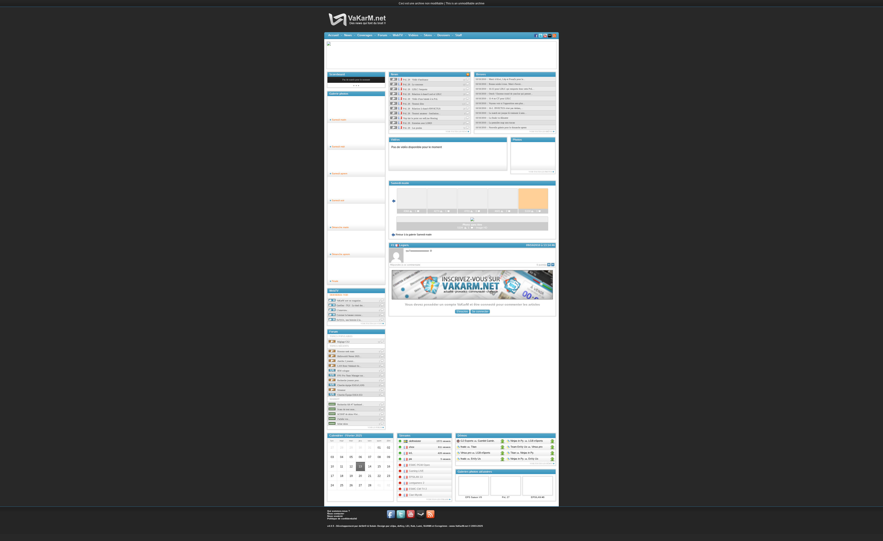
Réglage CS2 (343, 342)
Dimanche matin (340, 227)
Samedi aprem (339, 173)
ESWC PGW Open (419, 465)
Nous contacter (335, 513)
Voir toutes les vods (371, 324)
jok (410, 459)
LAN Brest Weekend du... (349, 366)
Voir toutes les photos (541, 172)
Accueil (333, 35)
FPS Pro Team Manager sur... (351, 375)
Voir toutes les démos (541, 464)
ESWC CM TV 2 (418, 488)
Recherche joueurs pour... (349, 380)
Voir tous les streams (437, 499)
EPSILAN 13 (416, 476)
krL (411, 453)
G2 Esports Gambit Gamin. (477, 440)
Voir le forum (375, 428)
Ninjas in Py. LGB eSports (526, 440)
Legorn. (404, 245)
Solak (373, 526)
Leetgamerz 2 (416, 482)
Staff (458, 35)
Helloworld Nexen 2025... (349, 356)
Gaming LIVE (416, 470)
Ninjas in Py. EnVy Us (524, 458)
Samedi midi (338, 146)
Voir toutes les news (457, 132)
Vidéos (413, 35)
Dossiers (443, 35)
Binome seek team (345, 351)
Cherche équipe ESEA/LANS (350, 385)
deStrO (363, 526)
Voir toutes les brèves (541, 132)
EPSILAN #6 (538, 497)
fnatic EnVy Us (470, 458)
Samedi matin (338, 119)
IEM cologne (343, 370)
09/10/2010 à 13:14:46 (540, 245)
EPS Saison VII (473, 497)
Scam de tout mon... (346, 409)
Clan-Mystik (415, 494)
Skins (428, 35)
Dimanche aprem (340, 254)
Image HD (481, 227)
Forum (382, 35)
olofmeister (415, 441)
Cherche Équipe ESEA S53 (349, 395)
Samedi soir (337, 200)
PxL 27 (506, 497)
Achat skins (342, 424)
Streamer (341, 390)
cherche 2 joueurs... (346, 361)
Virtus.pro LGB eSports (475, 452)
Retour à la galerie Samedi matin (413, 234)
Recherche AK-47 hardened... (350, 404)
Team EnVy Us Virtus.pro (526, 446)
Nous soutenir (335, 516)
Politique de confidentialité (342, 518)
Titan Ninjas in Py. (522, 452)
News (348, 35)
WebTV (398, 35)
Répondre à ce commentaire (405, 264)
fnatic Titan (468, 446)
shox (411, 447)
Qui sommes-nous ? (338, 511)
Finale (334, 281)
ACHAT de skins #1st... (348, 414)
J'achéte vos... (343, 419)
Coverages (364, 35)
